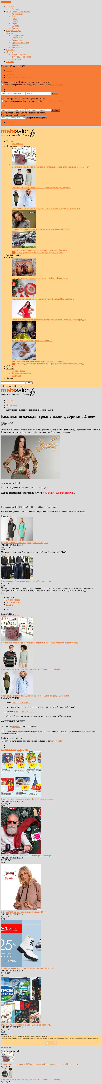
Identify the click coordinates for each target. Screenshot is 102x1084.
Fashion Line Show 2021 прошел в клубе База (32, 340)
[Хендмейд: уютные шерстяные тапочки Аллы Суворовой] (24, 359)
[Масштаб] (10, 1047)
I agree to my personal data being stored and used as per (33, 85)
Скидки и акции (13, 30)
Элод (8, 609)
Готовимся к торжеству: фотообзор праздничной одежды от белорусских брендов (49, 320)
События (10, 50)
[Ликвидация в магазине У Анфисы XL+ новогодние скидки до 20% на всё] (24, 206)
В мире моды (18, 35)
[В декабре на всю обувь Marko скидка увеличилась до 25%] (21, 966)
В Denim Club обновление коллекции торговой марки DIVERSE (41, 229)
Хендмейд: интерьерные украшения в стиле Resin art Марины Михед (43, 299)
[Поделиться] (5, 1047)
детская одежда (13, 600)
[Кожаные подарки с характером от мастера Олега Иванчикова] (24, 276)
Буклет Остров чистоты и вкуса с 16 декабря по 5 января (27, 799)
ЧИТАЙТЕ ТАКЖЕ (10, 616)
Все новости (17, 9)
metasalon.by (26, 1038)
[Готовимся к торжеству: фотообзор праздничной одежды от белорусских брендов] (24, 317)
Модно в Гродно (19, 54)
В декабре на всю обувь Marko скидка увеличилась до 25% (27, 968)
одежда (9, 604)
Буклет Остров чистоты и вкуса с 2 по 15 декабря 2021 (26, 1025)
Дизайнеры (17, 38)
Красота (15, 21)
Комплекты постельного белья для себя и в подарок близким (39, 250)
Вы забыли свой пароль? (12, 96)
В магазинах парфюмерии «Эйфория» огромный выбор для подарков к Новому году (50, 167)
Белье (14, 16)
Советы (15, 45)
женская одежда (13, 602)
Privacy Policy (57, 85)
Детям (14, 18)
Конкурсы (16, 59)
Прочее (15, 28)
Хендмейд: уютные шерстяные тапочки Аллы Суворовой (38, 361)
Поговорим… (18, 40)
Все (13, 252)
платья (9, 607)
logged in (16, 726)
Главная (10, 7)
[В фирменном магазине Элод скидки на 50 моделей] (17, 540)
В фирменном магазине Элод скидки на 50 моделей (24, 542)
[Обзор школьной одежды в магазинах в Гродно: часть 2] (17, 578)
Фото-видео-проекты (21, 57)
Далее (3, 554)
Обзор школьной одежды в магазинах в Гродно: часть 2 (26, 581)
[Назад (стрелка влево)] (2, 1049)
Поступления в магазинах (18, 11)
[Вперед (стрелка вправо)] (5, 1049)
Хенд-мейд (17, 47)
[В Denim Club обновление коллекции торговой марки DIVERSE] (24, 227)
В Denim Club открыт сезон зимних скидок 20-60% (24, 912)
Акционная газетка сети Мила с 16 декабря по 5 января (26, 855)
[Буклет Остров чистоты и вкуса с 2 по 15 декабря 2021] (21, 1022)
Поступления (12, 405)
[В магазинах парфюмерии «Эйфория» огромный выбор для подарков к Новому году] (24, 164)
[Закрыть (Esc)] (2, 1047)
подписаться (87, 731)
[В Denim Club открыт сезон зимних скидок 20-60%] (21, 909)
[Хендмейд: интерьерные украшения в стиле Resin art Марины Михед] (24, 296)
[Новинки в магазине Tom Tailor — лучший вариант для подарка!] (24, 185)
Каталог (10, 61)
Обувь (14, 23)
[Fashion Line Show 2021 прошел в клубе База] (24, 338)
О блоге (10, 122)
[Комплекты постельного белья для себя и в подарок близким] (24, 248)
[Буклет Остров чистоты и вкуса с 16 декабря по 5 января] (21, 796)
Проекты (10, 52)
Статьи (9, 33)
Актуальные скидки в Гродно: (14, 749)
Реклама (10, 125)
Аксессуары (17, 14)
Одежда (15, 26)
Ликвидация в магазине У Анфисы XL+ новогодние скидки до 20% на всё (46, 208)
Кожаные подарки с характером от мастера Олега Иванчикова (40, 278)
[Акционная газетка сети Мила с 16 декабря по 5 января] (21, 853)
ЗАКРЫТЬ (6, 2)
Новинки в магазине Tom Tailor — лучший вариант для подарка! (41, 188)
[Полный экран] (7, 1047)
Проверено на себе (20, 42)
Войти (9, 70)
